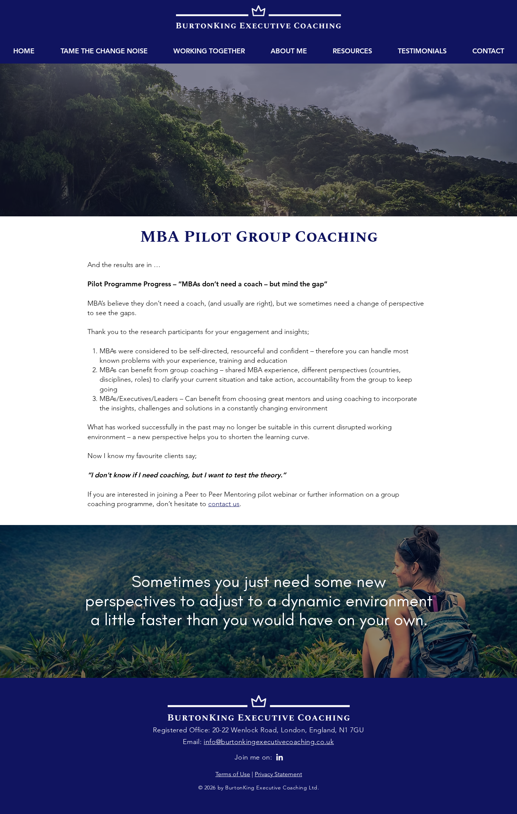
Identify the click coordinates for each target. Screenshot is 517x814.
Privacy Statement (278, 774)
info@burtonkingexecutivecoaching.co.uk (269, 742)
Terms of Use (232, 774)
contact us (224, 504)
